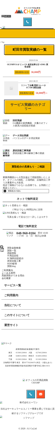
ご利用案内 (7, 270)
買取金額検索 (14, 248)
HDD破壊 (12, 263)
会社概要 (6, 278)
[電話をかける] (27, 22)
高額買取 (11, 253)
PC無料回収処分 (15, 258)
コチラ (44, 217)
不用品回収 (12, 255)
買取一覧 (11, 250)
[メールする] (28, 27)
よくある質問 (8, 273)
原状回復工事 (14, 261)
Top (2, 42)
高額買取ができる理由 (13, 275)
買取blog (11, 266)
